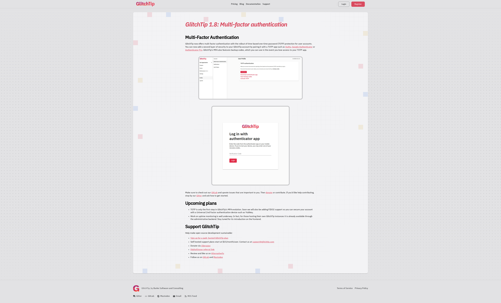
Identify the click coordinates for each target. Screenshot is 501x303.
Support (266, 4)
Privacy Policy (361, 288)
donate (269, 193)
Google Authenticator (302, 47)
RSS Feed (190, 296)
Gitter (199, 196)
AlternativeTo (217, 254)
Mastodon (218, 257)
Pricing (234, 4)
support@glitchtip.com (263, 242)
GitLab (214, 193)
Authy (288, 47)
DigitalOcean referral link (202, 250)
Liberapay (205, 246)
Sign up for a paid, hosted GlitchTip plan (209, 238)
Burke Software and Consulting (168, 288)
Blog (242, 4)
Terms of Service (345, 288)
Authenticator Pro (193, 50)
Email (177, 296)
